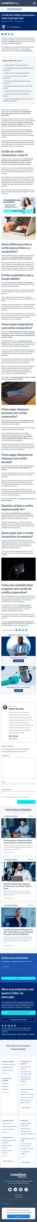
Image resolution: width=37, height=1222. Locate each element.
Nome (3, 782)
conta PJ (21, 164)
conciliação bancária (24, 605)
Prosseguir (18, 1216)
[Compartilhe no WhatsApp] (9, 34)
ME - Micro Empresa (27, 1097)
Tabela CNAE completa (9, 1126)
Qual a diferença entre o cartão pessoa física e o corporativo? (18, 69)
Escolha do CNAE (7, 1067)
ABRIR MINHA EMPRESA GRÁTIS (18, 1013)
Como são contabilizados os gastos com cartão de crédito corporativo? (18, 100)
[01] (18, 205)
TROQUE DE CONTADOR (18, 1019)
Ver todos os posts (13, 738)
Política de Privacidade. (25, 1212)
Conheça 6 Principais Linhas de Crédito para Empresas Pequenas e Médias (18, 378)
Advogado (5, 1086)
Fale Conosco (18, 1194)
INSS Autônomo (26, 1128)
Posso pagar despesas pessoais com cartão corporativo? (17, 82)
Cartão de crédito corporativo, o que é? (16, 65)
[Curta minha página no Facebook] (10, 736)
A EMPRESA (5, 1203)
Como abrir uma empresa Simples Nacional (26, 1079)
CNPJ (19, 43)
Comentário (5, 755)
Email (6, 789)
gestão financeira (27, 50)
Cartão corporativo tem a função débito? (16, 73)
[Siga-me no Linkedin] (14, 736)
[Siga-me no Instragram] (12, 736)
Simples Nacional (7, 1070)
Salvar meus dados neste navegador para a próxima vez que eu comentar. (16, 797)
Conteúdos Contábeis (14, 9)
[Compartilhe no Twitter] (12, 34)
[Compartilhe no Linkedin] (6, 34)
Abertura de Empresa (8, 1064)
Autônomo (5, 1083)
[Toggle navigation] (34, 3)
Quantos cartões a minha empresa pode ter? (18, 91)
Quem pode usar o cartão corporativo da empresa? (16, 95)
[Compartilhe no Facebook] (2, 34)
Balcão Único (13, 41)
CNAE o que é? (6, 1123)
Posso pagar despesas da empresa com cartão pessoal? (17, 87)
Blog (2, 9)
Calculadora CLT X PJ (27, 1149)
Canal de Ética (18, 1197)
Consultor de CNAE (8, 1129)
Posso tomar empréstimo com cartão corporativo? (15, 77)
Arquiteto (5, 1089)
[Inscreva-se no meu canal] (17, 736)
